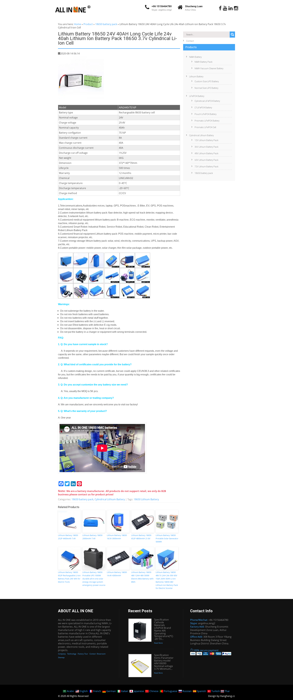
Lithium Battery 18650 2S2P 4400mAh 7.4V (68, 537)
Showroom (101, 653)
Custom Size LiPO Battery (207, 81)
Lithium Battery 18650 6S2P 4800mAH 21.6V (141, 537)
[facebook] (220, 8)
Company (62, 653)
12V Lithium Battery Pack (206, 140)
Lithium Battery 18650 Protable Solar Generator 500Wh (167, 538)
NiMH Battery (195, 57)
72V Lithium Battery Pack (206, 166)
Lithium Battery (196, 76)
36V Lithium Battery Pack (206, 147)
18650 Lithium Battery (146, 499)
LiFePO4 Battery (196, 96)
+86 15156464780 (162, 6)
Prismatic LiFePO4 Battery (207, 121)
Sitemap (61, 657)
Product (88, 24)
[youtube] (225, 8)
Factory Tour (83, 653)
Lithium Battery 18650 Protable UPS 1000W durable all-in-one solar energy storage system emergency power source (93, 578)
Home (77, 24)
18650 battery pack (106, 24)
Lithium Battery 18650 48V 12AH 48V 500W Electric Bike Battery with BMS (142, 577)
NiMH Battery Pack (203, 62)
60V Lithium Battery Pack (206, 160)
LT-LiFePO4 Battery (203, 107)
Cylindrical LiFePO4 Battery (207, 101)
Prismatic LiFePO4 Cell (205, 127)
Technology (71, 653)
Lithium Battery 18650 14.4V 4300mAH (117, 574)
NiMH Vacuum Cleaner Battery (209, 68)
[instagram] (236, 8)
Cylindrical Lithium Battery (110, 499)
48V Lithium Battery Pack (206, 153)
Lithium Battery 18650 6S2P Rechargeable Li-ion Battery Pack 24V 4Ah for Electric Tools (69, 577)
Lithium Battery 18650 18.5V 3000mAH (117, 537)
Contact (190, 41)
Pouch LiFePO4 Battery (206, 114)
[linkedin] (230, 8)
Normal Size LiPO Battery (206, 88)
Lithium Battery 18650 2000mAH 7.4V (92, 537)
